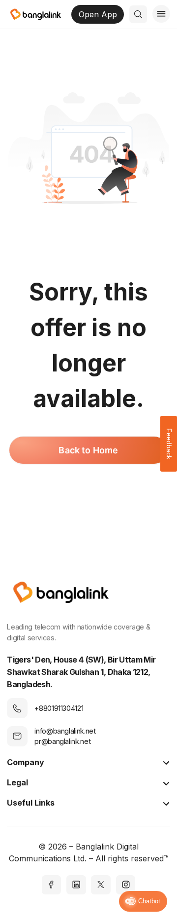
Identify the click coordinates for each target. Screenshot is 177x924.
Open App (98, 14)
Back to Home (88, 450)
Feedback (169, 443)
